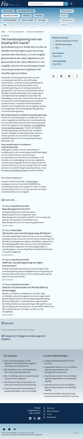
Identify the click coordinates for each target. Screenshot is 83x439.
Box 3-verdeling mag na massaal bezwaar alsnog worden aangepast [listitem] (21, 377)
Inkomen (26, 15)
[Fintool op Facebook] (39, 418)
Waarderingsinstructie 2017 (16, 209)
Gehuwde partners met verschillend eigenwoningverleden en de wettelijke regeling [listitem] (60, 387)
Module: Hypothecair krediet (66, 41)
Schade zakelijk (27, 20)
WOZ (57, 48)
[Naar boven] (9, 429)
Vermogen (42, 20)
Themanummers (67, 20)
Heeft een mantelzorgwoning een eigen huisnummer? (22, 264)
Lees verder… (9, 225)
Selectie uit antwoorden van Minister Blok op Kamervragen (25, 289)
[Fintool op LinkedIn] (30, 418)
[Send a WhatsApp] (77, 76)
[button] (71, 4)
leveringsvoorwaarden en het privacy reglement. (26, 434)
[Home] (4, 429)
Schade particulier (10, 20)
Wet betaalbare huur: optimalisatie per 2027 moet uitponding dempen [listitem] (20, 371)
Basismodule (8, 11)
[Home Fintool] (11, 3)
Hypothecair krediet (10, 15)
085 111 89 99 (34, 413)
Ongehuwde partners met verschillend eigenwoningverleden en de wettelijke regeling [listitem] (61, 379)
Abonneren (51, 417)
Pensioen (38, 15)
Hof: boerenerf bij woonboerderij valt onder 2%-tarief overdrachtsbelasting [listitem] (20, 383)
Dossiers (64, 15)
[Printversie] (53, 76)
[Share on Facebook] (69, 76)
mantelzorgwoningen (63, 44)
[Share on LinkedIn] (61, 76)
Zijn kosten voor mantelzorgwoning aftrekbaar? (26, 233)
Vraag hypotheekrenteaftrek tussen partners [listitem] (59, 362)
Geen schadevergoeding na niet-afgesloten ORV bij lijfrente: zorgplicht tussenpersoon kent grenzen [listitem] (20, 363)
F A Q (49, 414)
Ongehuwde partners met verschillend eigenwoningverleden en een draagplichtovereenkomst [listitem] (61, 370)
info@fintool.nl (34, 410)
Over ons (64, 25)
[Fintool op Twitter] (34, 418)
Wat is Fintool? (53, 411)
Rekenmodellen (67, 11)
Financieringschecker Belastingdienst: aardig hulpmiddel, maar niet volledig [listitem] (20, 389)
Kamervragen (32, 181)
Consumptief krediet (26, 11)
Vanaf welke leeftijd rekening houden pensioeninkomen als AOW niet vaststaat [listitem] (62, 395)
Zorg (5, 24)
